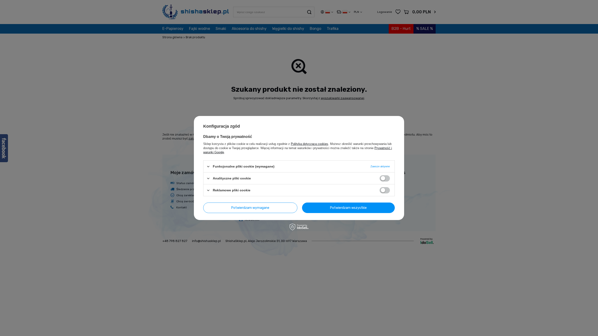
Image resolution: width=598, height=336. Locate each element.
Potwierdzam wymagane (250, 208)
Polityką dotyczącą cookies (309, 144)
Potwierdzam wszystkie (348, 208)
